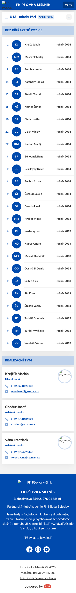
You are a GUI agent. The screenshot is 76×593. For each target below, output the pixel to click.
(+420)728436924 (22, 419)
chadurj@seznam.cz (23, 424)
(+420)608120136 (22, 386)
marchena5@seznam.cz (25, 391)
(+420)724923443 (22, 452)
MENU (68, 5)
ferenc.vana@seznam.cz (25, 457)
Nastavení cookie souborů (38, 578)
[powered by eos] (38, 586)
